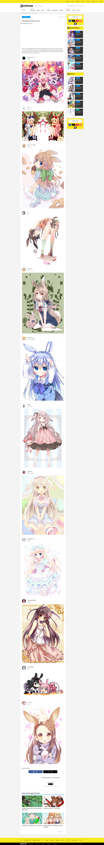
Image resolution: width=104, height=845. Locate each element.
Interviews (68, 10)
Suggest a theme (36, 840)
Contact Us (43, 843)
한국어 (83, 1)
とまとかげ (30, 406)
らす (29, 668)
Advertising (49, 843)
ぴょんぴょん (30, 337)
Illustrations (33, 10)
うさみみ (29, 268)
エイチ (29, 704)
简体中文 (72, 1)
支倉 (29, 540)
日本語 (100, 1)
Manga (38, 10)
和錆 (29, 59)
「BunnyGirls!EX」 (32, 600)
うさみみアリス (31, 539)
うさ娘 (28, 404)
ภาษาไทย (88, 1)
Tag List (23, 9)
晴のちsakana (31, 473)
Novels (42, 10)
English (67, 1)
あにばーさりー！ (31, 57)
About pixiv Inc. (31, 843)
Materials (61, 10)
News (78, 10)
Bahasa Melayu (95, 1)
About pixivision (27, 840)
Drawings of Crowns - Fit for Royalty (51, 808)
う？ (28, 212)
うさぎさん (29, 471)
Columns (74, 10)
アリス (28, 107)
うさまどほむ (30, 667)
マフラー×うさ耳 (31, 145)
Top (21, 13)
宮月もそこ (30, 146)
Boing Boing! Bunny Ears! (32, 13)
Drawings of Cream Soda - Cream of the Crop (32, 825)
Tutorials (48, 10)
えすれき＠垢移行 (31, 339)
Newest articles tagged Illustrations (31, 793)
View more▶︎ (59, 831)
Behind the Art (55, 10)
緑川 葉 (30, 109)
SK (28, 214)
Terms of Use (37, 843)
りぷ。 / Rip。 (31, 270)
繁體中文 (78, 1)
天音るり (30, 602)
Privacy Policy (54, 843)
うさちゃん (29, 702)
